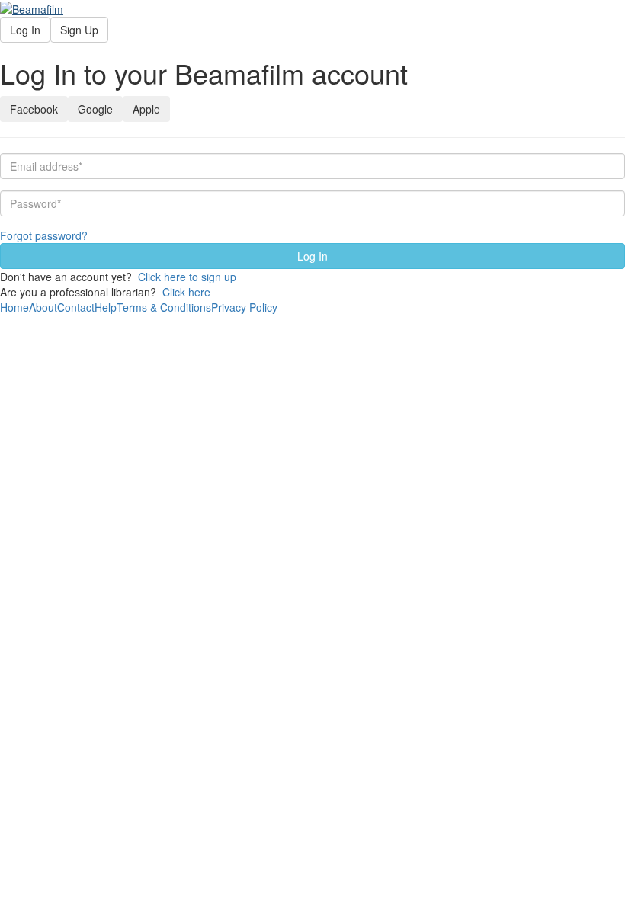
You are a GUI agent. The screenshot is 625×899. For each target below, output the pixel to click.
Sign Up (79, 29)
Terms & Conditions (164, 307)
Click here (186, 291)
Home (14, 307)
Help (106, 307)
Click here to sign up (187, 276)
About (43, 307)
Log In (25, 29)
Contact (76, 307)
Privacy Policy (244, 307)
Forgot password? (44, 235)
